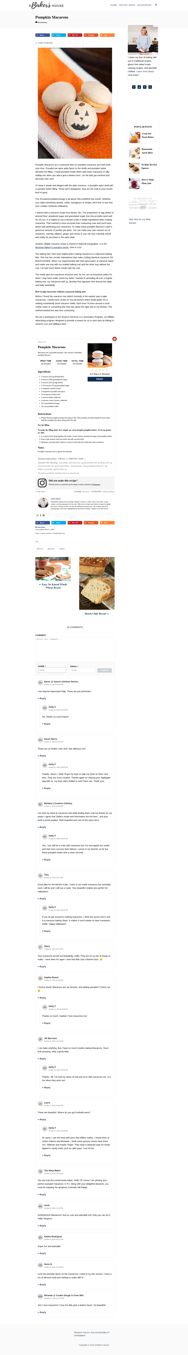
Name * (42, 666)
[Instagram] (38, 515)
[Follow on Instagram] (151, 87)
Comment (40, 635)
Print (99, 379)
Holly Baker (41, 527)
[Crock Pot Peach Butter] (135, 137)
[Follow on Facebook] (135, 87)
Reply (43, 698)
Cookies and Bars (46, 533)
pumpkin (62, 549)
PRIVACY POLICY (82, 1332)
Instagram (96, 484)
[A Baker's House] (48, 5)
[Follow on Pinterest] (145, 87)
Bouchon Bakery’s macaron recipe (51, 247)
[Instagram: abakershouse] (43, 483)
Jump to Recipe (45, 43)
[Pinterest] (44, 515)
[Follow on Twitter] (140, 87)
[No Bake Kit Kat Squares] (135, 168)
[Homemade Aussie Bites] (135, 152)
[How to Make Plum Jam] (135, 183)
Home (37, 533)
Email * (74, 666)
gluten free (51, 549)
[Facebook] (41, 515)
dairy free (40, 549)
